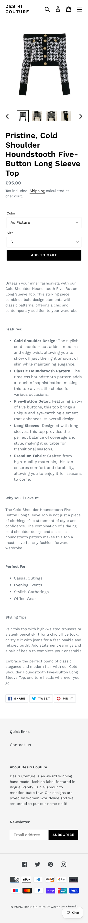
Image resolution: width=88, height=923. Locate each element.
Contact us (20, 744)
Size (10, 233)
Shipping (37, 191)
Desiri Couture (17, 9)
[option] (22, 116)
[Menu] (79, 8)
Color (11, 213)
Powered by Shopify (62, 907)
